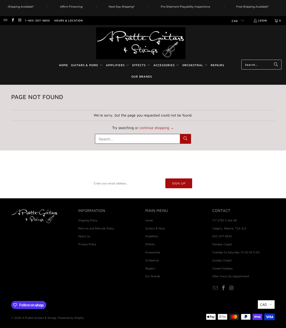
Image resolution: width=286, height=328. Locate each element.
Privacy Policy (87, 244)
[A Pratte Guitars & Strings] (140, 43)
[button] (87, 65)
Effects (150, 244)
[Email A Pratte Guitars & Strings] (5, 20)
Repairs (150, 268)
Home (149, 220)
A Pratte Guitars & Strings (39, 318)
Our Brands (152, 276)
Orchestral (152, 260)
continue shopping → (156, 128)
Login (262, 20)
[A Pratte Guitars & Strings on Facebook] (12, 20)
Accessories (152, 252)
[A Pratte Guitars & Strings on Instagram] (20, 20)
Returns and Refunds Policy (96, 228)
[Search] (276, 65)
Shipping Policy (87, 220)
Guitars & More (155, 228)
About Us (84, 236)
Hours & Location (68, 20)
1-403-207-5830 (37, 20)
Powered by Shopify (71, 318)
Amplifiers (151, 236)
